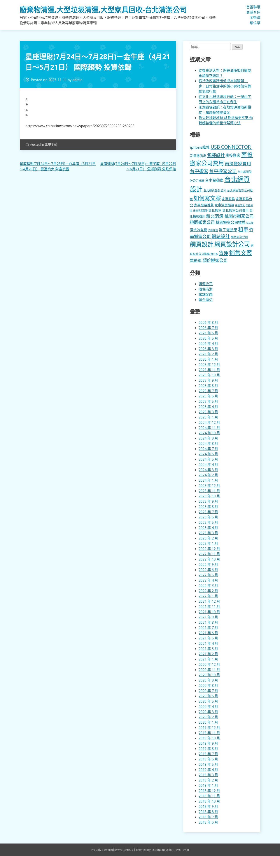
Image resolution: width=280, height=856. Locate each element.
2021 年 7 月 (208, 627)
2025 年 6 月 (208, 396)
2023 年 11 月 (209, 490)
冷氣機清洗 (198, 155)
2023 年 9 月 (208, 501)
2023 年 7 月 (208, 511)
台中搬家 (199, 171)
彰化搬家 (215, 210)
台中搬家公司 (223, 171)
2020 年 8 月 (208, 685)
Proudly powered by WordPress (112, 850)
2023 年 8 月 (208, 506)
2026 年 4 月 (208, 343)
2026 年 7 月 (208, 327)
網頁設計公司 (232, 244)
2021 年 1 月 (208, 659)
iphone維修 (200, 147)
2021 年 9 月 (208, 617)
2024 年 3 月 (208, 469)
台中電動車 (214, 180)
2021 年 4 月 (208, 643)
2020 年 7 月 (208, 690)
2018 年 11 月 (209, 796)
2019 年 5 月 (208, 764)
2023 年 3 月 (208, 532)
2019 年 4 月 (208, 769)
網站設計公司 (239, 237)
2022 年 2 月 (208, 590)
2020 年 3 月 (208, 711)
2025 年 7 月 (208, 390)
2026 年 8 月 (208, 322)
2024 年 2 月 (208, 475)
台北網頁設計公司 (214, 190)
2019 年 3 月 (208, 774)
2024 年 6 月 (208, 454)
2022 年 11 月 (209, 554)
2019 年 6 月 (208, 759)
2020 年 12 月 (209, 664)
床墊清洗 (240, 205)
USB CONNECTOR (231, 146)
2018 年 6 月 (208, 822)
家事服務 (228, 199)
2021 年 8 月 (208, 622)
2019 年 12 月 (209, 727)
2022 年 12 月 (209, 548)
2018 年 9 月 (208, 806)
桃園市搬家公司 (239, 216)
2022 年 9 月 (208, 564)
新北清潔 (215, 216)
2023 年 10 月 (209, 496)
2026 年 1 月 (208, 359)
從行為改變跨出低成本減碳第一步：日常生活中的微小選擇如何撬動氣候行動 (225, 86)
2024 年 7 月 (208, 448)
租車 (243, 229)
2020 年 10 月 (209, 675)
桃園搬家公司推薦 (230, 222)
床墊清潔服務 (200, 210)
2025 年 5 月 (208, 401)
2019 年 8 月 (208, 748)
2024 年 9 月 (208, 438)
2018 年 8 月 (208, 811)
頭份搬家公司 (215, 260)
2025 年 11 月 (209, 369)
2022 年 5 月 (208, 575)
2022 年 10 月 (209, 559)
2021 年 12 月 (209, 601)
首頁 (248, 10)
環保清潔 (258, 15)
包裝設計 (216, 155)
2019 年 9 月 (208, 743)
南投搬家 (233, 155)
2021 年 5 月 (208, 638)
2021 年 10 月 (209, 611)
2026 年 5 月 (208, 338)
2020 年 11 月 (209, 669)
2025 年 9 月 (208, 380)
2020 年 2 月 (208, 717)
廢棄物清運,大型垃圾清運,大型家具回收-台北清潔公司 (103, 9)
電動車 (196, 260)
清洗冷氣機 (198, 230)
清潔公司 (206, 283)
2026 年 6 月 (208, 333)
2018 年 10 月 (209, 801)
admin (77, 79)
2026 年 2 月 (208, 354)
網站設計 (221, 236)
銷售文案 (240, 253)
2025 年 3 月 (208, 411)
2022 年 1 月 (208, 596)
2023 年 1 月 (208, 543)
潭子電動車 (228, 229)
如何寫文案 (207, 198)
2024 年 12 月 (209, 422)
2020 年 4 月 (208, 706)
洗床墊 (250, 222)
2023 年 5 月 (208, 522)
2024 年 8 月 (208, 443)
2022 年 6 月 (208, 569)
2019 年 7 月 (208, 753)
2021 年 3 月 (208, 648)
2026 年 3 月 (208, 348)
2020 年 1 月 (208, 722)
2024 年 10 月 (209, 433)
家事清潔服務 (224, 205)
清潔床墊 (213, 230)
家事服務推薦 (204, 205)
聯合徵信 (255, 15)
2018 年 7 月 (208, 817)
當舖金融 (251, 15)
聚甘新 (214, 254)
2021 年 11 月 (209, 606)
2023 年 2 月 (208, 538)
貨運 (223, 253)
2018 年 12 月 (209, 790)
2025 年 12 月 (209, 364)
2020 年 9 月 (208, 680)
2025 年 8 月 (208, 385)
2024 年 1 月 (208, 480)
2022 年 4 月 (208, 580)
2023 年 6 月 (208, 517)
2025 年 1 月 (208, 417)
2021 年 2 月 (208, 653)
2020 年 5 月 (208, 701)
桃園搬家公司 (202, 222)
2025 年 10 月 (209, 375)
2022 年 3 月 (208, 585)
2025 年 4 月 (208, 406)
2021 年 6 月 (208, 632)
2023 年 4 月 (208, 527)
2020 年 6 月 (208, 696)
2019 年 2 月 (208, 780)
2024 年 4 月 (208, 464)
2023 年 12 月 (209, 485)
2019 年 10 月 (209, 738)
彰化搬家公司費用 (235, 210)
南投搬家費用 (238, 164)
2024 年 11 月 (209, 427)
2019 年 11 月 (209, 732)
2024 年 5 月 (208, 459)
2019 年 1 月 (208, 785)
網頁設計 (202, 244)
